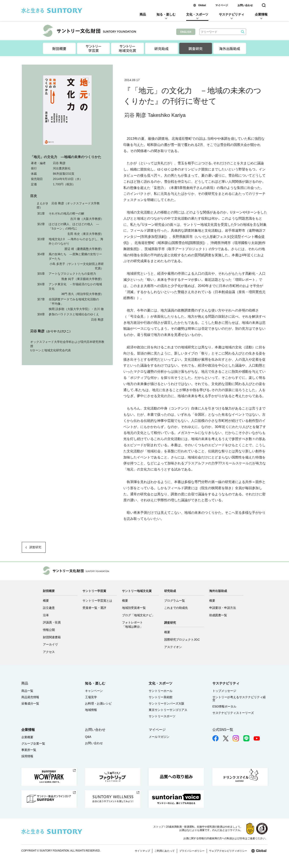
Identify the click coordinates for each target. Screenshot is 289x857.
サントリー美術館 (160, 697)
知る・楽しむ (166, 14)
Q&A (88, 736)
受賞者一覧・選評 (94, 607)
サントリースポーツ (162, 716)
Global (202, 5)
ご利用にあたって (164, 850)
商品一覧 (27, 690)
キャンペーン (94, 690)
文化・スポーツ (197, 14)
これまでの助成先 (176, 607)
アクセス (49, 651)
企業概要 (27, 737)
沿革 (46, 615)
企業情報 (261, 14)
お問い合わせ (245, 5)
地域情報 (91, 710)
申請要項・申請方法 (222, 607)
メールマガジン (159, 736)
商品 (143, 14)
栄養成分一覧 (30, 703)
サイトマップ (142, 850)
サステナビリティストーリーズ (233, 712)
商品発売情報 (30, 697)
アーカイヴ (50, 644)
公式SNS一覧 (222, 729)
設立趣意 (49, 607)
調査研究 (35, 547)
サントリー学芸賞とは (97, 600)
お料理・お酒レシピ (98, 703)
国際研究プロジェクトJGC (182, 639)
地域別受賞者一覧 (134, 607)
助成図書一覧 (218, 615)
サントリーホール (160, 690)
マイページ (221, 5)
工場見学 (91, 697)
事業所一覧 (28, 750)
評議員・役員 (52, 622)
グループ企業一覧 (33, 743)
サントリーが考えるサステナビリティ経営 (239, 698)
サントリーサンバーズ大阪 (166, 703)
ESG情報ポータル (224, 706)
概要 (46, 600)
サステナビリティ (231, 14)
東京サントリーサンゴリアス (168, 710)
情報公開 (49, 629)
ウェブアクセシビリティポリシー (228, 850)
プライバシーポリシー (192, 850)
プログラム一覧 (174, 600)
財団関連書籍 (52, 637)
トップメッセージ (224, 690)
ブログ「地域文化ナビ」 (138, 615)
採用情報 (27, 756)
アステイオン (173, 647)
